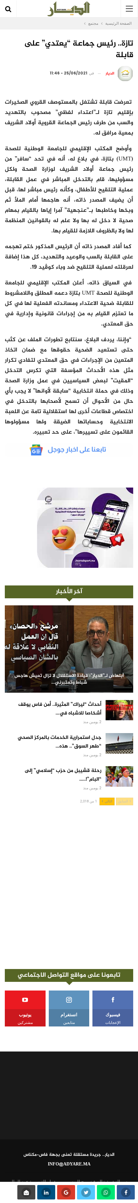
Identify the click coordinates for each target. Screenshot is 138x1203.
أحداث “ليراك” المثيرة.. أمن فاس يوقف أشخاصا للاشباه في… (59, 709)
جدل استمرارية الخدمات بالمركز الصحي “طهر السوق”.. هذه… (59, 742)
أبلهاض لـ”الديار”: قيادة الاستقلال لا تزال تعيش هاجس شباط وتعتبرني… (69, 679)
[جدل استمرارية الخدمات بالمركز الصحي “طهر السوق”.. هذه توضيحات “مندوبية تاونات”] (119, 743)
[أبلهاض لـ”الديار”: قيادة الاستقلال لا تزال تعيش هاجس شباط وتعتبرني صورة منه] (69, 649)
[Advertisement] (69, 887)
